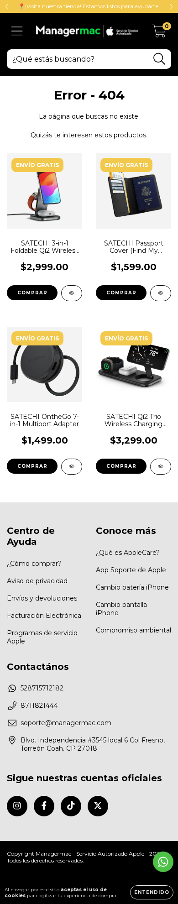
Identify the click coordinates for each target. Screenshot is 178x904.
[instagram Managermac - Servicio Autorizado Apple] (17, 806)
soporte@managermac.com (66, 723)
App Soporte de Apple (131, 570)
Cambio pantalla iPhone (121, 609)
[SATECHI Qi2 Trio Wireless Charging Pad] (160, 467)
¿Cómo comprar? (34, 563)
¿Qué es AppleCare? (128, 553)
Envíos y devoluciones (42, 598)
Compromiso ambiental (133, 630)
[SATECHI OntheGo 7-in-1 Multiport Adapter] (71, 467)
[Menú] (17, 31)
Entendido (151, 892)
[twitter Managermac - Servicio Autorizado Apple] (98, 806)
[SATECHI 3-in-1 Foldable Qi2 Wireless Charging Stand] (71, 293)
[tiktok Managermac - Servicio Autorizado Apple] (71, 806)
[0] (159, 33)
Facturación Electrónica (44, 615)
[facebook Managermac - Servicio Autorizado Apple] (44, 806)
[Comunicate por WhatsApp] (163, 862)
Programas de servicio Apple (42, 637)
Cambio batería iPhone (132, 587)
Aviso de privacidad (37, 581)
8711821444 (39, 705)
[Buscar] (159, 59)
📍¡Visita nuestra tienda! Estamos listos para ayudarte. (89, 6)
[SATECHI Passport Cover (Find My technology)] (160, 293)
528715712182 (42, 688)
